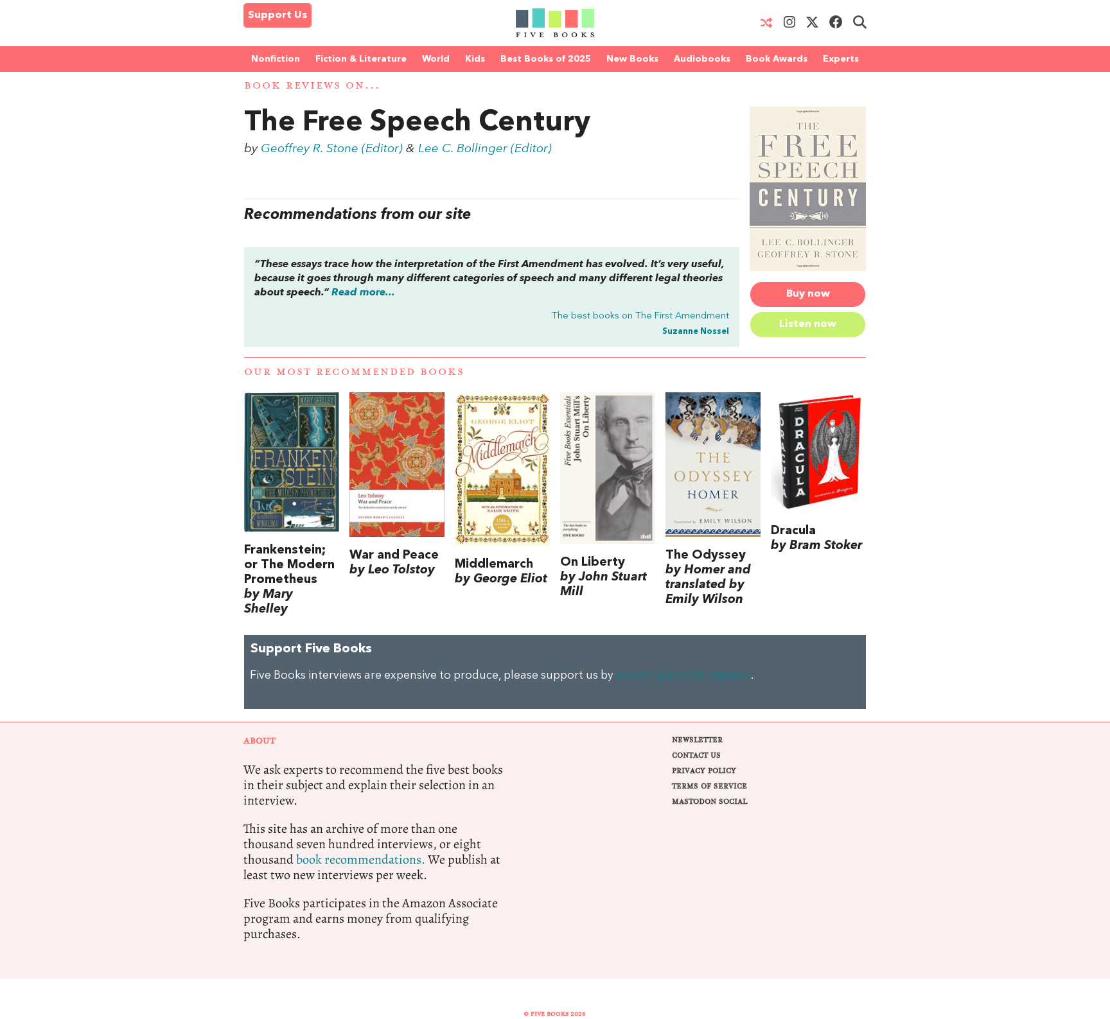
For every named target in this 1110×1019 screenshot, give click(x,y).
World (436, 59)
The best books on (640, 316)
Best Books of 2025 (545, 59)
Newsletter (697, 740)
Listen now (807, 324)
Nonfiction (275, 59)
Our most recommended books (354, 372)
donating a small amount (683, 675)
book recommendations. (360, 859)
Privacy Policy (704, 771)
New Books (632, 59)
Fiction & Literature (361, 59)
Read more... (363, 293)
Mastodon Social (709, 801)
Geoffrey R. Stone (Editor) (332, 149)
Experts (841, 59)
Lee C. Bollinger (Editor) (485, 149)
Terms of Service (709, 786)
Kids (475, 59)
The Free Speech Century (417, 123)
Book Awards (776, 59)
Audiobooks (702, 59)
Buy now (808, 294)
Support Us (277, 15)
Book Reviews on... (312, 85)
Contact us (696, 755)
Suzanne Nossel (695, 331)
